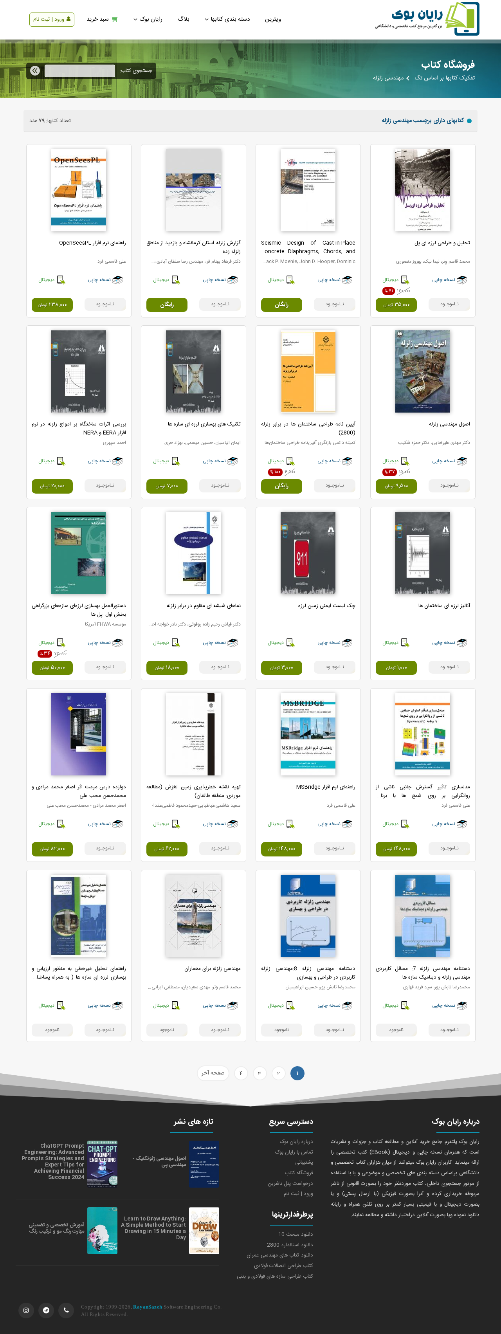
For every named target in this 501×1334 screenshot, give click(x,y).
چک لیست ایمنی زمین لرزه (326, 606)
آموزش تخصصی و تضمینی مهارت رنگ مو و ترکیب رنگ (56, 1228)
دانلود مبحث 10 (295, 1234)
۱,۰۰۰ (396, 667)
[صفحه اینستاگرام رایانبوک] (26, 1310)
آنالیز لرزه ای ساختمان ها (444, 606)
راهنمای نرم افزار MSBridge (325, 787)
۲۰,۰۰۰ (52, 486)
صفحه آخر (213, 1073)
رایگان (281, 305)
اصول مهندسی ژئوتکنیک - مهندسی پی (159, 1161)
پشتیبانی (304, 1162)
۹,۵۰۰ (396, 486)
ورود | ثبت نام (49, 19)
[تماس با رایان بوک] (66, 1310)
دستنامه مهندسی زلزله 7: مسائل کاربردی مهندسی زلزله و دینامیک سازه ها (423, 973)
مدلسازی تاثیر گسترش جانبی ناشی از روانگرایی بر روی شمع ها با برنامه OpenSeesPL (423, 796)
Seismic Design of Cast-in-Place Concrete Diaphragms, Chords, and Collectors (308, 252)
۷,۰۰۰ (166, 486)
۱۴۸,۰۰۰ (396, 849)
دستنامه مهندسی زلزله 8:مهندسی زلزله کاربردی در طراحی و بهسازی (308, 973)
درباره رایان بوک (296, 1142)
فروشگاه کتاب (299, 1173)
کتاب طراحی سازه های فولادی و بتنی (275, 1276)
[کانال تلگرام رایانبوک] (46, 1310)
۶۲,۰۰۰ (166, 849)
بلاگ (183, 19)
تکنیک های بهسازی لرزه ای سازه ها (204, 424)
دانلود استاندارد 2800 (290, 1245)
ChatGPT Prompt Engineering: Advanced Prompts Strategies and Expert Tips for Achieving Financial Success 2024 (53, 1162)
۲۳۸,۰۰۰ (52, 305)
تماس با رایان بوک (294, 1152)
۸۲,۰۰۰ (52, 849)
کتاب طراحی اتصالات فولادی (283, 1266)
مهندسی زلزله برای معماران (212, 968)
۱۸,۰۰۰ (167, 667)
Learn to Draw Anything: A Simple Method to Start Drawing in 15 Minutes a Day (153, 1228)
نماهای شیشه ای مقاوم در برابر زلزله (204, 606)
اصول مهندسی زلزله (449, 424)
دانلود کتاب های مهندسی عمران (280, 1255)
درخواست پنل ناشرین (290, 1183)
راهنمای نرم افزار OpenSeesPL (92, 243)
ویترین (273, 19)
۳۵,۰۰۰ (396, 305)
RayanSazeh (147, 1307)
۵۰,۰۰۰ (52, 667)
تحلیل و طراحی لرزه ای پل (442, 243)
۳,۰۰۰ (281, 667)
